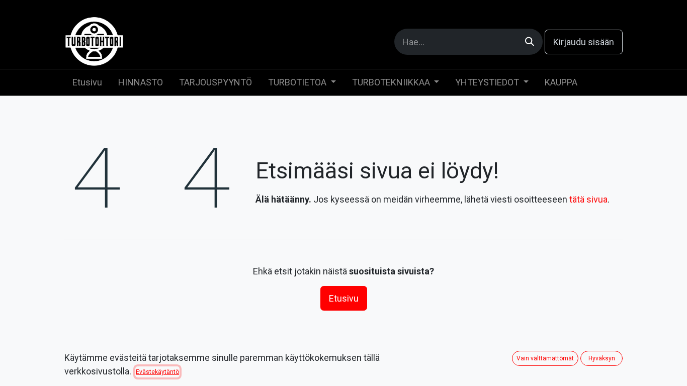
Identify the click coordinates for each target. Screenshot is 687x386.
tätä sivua (588, 199)
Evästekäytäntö (157, 371)
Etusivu (344, 298)
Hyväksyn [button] (601, 358)
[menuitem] (87, 82)
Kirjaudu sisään (583, 42)
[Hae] (530, 42)
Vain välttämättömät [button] (545, 358)
